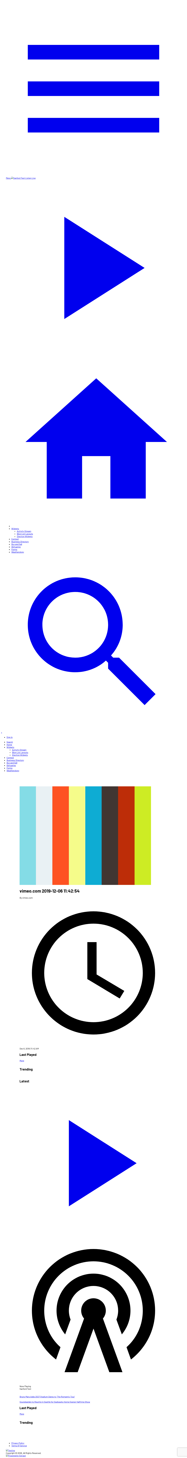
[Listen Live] (93, 1161)
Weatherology (17, 552)
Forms (14, 549)
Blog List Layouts (25, 533)
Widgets (15, 528)
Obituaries (16, 546)
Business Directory (20, 541)
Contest (15, 539)
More (22, 1060)
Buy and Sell (16, 544)
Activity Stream (24, 531)
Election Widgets (25, 536)
